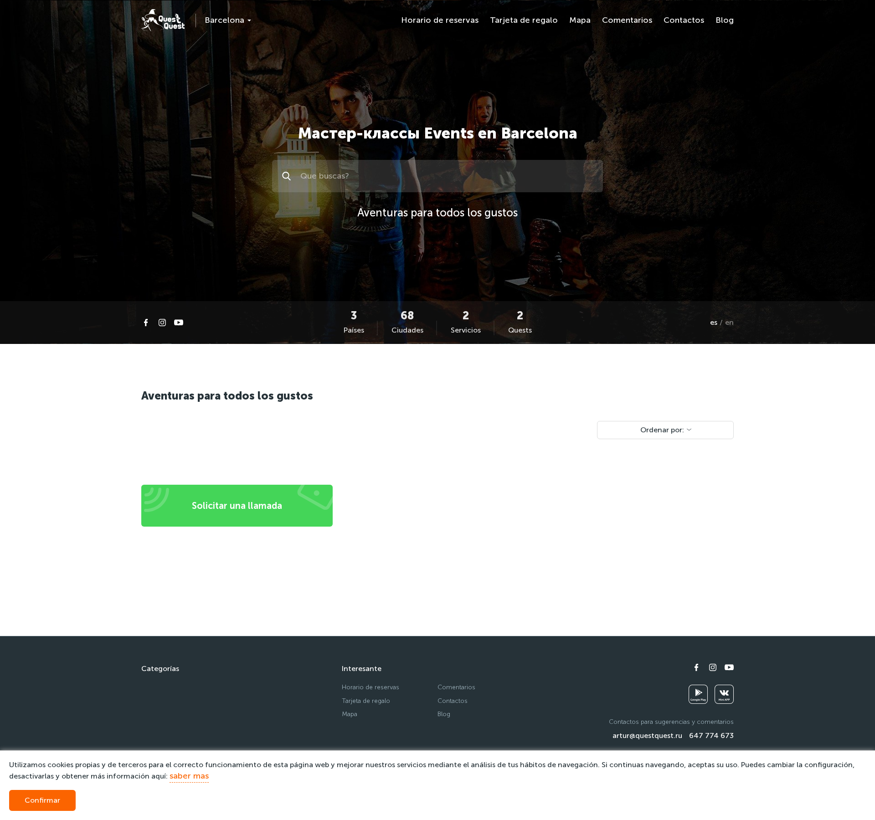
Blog (724, 20)
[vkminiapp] (724, 694)
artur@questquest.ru (647, 735)
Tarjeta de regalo (524, 20)
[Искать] (287, 176)
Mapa (580, 20)
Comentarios (627, 20)
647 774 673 (711, 735)
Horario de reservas (440, 20)
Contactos (684, 20)
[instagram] (162, 322)
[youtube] (178, 322)
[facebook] (145, 322)
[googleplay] (698, 694)
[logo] (163, 20)
